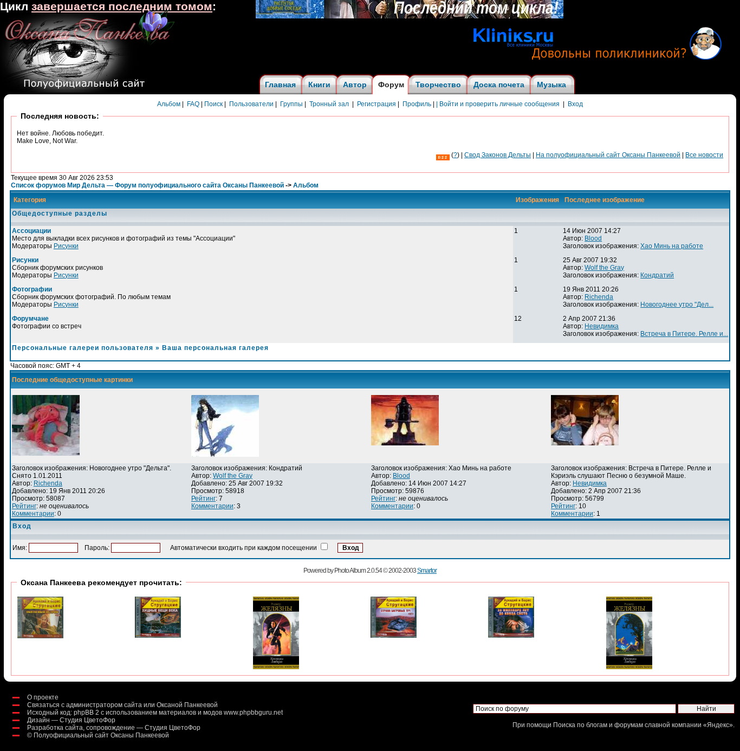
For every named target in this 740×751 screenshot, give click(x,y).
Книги (319, 84)
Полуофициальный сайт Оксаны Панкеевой (101, 735)
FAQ (193, 104)
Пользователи (251, 104)
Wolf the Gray (604, 267)
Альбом (168, 104)
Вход (575, 104)
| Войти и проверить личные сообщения (498, 104)
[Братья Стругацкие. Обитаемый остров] (40, 636)
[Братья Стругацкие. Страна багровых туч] (394, 635)
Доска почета (498, 84)
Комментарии (33, 513)
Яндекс (718, 725)
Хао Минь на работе (671, 246)
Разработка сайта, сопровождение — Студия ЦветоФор (113, 727)
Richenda (599, 297)
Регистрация (376, 104)
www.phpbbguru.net (253, 712)
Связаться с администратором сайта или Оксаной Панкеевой (122, 705)
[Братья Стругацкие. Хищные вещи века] (158, 635)
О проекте (43, 697)
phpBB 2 (86, 712)
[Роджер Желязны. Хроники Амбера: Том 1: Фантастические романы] (276, 667)
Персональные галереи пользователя (82, 348)
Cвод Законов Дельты (497, 155)
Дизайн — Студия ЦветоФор (71, 720)
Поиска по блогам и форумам (598, 725)
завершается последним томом (121, 6)
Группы (291, 104)
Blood (593, 238)
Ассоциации (31, 231)
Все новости (704, 155)
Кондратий (657, 275)
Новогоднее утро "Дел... (676, 304)
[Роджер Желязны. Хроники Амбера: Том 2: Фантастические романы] (629, 667)
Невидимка (602, 326)
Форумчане (30, 318)
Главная (280, 84)
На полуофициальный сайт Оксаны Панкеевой (608, 155)
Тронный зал (329, 104)
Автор (355, 84)
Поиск (213, 104)
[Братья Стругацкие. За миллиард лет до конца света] (511, 635)
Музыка (551, 84)
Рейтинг (24, 506)
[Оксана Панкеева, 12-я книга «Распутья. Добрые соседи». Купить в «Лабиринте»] (409, 16)
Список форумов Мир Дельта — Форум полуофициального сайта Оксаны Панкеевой (147, 185)
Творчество (438, 84)
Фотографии (32, 289)
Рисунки (66, 246)
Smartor (427, 570)
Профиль (417, 104)
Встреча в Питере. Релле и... (684, 334)
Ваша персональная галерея (215, 348)
